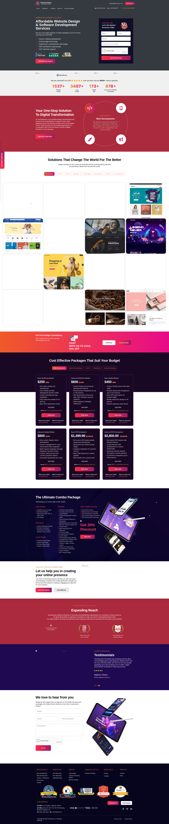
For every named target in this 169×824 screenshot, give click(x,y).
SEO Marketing (57, 773)
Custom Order (124, 343)
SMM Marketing (57, 778)
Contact (122, 773)
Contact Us (113, 803)
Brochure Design (73, 779)
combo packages (69, 8)
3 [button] (98, 685)
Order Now (51, 415)
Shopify (39, 782)
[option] (59, 35)
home (38, 8)
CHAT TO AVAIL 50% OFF (129, 8)
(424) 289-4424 (101, 8)
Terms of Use (118, 819)
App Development (42, 773)
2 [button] (96, 685)
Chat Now (109, 343)
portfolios (53, 8)
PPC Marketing (57, 775)
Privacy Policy (128, 819)
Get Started (130, 3)
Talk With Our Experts (45, 61)
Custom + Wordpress (43, 778)
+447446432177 (114, 8)
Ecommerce (40, 780)
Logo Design (72, 773)
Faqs (121, 775)
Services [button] (44, 8)
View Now (87, 537)
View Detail (51, 407)
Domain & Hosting (90, 773)
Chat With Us (61, 590)
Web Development (42, 775)
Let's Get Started (43, 590)
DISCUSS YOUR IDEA (45, 136)
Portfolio (106, 776)
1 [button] (94, 685)
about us (59, 8)
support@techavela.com (116, 3)
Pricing (106, 773)
